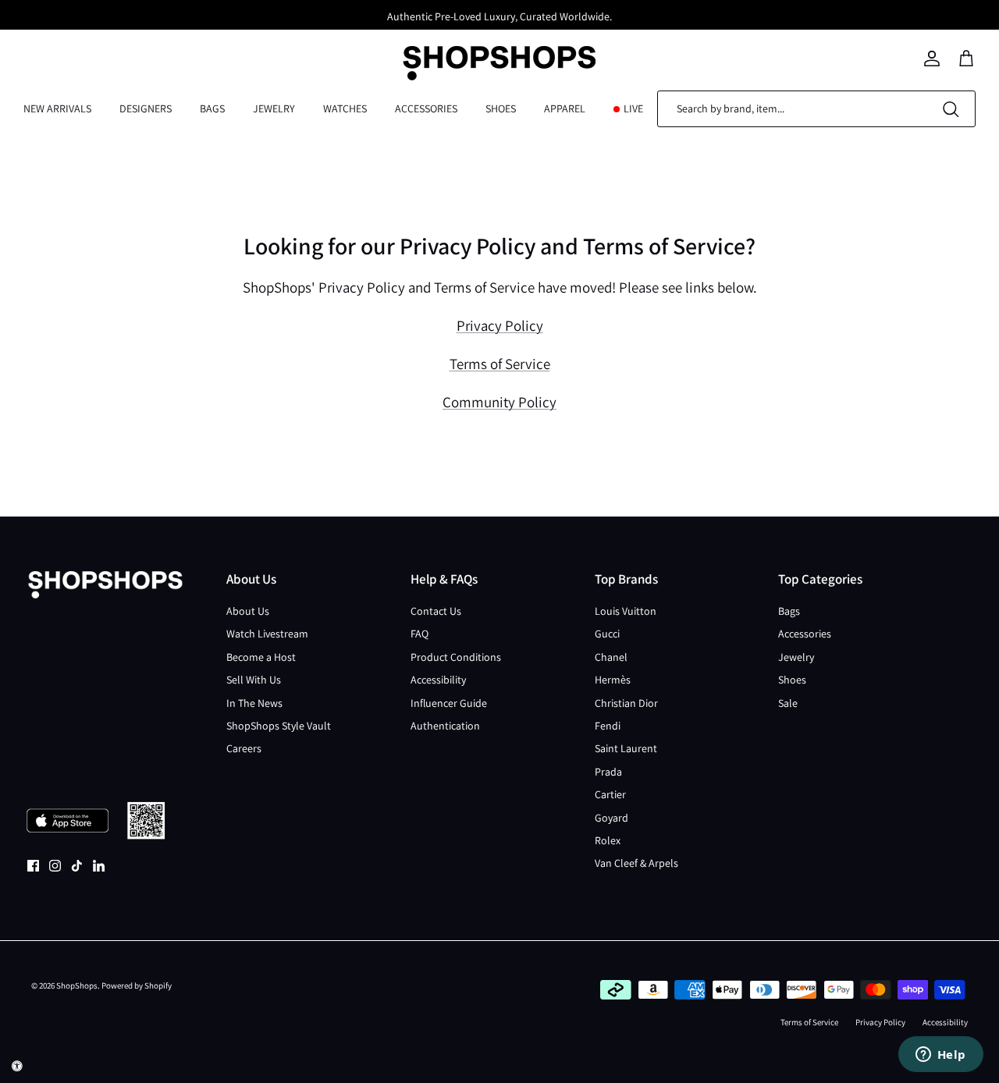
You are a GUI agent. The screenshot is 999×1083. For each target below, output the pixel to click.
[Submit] (950, 109)
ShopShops (77, 985)
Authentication (445, 726)
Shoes (792, 680)
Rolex (607, 840)
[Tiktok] (77, 866)
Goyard (611, 818)
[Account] (932, 58)
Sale (788, 703)
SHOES (500, 108)
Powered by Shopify (136, 985)
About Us (247, 611)
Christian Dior (626, 703)
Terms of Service (500, 363)
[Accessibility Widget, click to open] (17, 1065)
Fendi (607, 726)
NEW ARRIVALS (57, 108)
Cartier (610, 794)
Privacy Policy (500, 325)
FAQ (419, 634)
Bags (789, 611)
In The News (254, 703)
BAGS (212, 108)
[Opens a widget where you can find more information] (940, 1055)
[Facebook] (33, 866)
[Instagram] (55, 866)
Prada (608, 772)
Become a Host (261, 657)
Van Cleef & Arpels (636, 863)
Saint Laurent (626, 748)
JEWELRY (274, 108)
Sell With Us (253, 680)
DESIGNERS (145, 108)
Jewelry (796, 657)
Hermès (613, 680)
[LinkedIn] (99, 866)
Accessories (804, 634)
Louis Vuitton (625, 611)
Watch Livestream (267, 634)
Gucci (607, 634)
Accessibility (438, 680)
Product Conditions (456, 657)
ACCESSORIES (426, 108)
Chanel (611, 657)
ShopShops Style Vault (278, 726)
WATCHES (345, 108)
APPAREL (564, 108)
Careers (243, 748)
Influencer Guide (449, 703)
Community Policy (499, 401)
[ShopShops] (499, 58)
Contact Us (436, 611)
